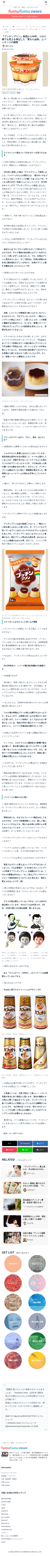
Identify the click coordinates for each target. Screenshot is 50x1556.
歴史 (18, 93)
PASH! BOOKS (5, 1526)
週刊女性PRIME (6, 1498)
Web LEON (4, 1514)
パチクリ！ (4, 1533)
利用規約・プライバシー (9, 1476)
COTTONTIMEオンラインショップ (12, 1539)
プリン (13, 93)
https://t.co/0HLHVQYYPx (24, 1416)
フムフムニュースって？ (9, 1473)
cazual (3, 1542)
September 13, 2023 (29, 1426)
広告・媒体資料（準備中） (9, 1479)
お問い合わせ (5, 1482)
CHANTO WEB (6, 1502)
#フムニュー (24, 1403)
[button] (40, 1149)
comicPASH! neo (6, 1529)
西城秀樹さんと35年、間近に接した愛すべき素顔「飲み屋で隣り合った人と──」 (34, 1219)
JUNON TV (4, 1511)
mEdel (3, 1508)
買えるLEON (5, 1517)
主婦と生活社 (5, 1485)
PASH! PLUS (5, 1523)
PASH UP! (4, 1520)
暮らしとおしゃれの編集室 (9, 1536)
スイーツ (6, 93)
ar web (3, 1505)
